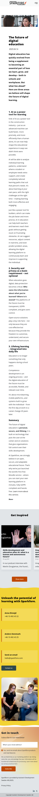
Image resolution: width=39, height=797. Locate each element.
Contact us (8, 668)
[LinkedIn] (20, 503)
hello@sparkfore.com (14, 658)
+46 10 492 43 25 (12, 637)
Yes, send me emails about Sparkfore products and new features (19, 751)
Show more (19, 579)
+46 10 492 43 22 (12, 616)
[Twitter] (15, 503)
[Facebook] (10, 503)
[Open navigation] (36, 3)
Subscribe (8, 769)
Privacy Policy (6, 786)
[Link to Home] (18, 3)
